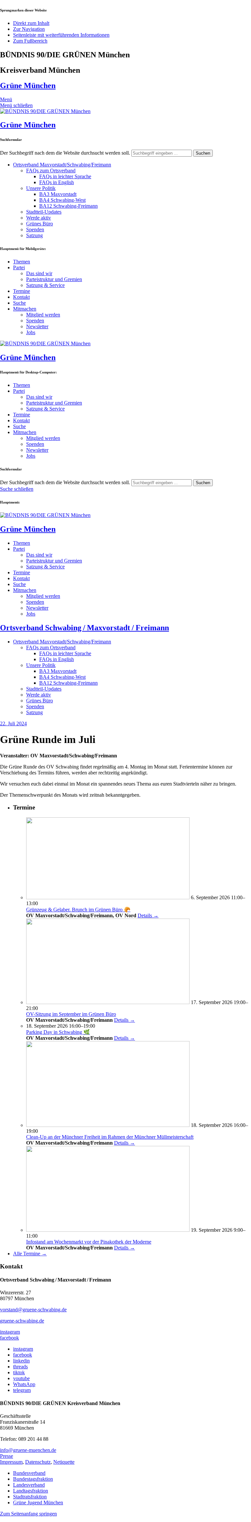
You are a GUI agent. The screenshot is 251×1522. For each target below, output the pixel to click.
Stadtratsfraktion (30, 1496)
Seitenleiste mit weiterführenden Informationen (61, 35)
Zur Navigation (29, 29)
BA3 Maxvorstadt (57, 194)
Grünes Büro (39, 223)
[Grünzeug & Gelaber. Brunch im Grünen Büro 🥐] (108, 897)
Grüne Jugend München (38, 1502)
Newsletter (37, 326)
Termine (21, 291)
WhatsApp (24, 1384)
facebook (9, 1338)
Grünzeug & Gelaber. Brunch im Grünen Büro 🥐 (78, 909)
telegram (22, 1390)
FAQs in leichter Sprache (65, 176)
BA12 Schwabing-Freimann (68, 206)
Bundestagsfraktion (33, 1479)
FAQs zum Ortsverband (50, 170)
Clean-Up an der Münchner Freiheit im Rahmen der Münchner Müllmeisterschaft (109, 1137)
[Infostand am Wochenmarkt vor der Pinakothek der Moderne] (108, 1230)
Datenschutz (38, 1462)
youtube (21, 1378)
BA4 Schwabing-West (62, 200)
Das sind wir (39, 273)
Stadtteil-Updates (43, 212)
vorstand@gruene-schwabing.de (33, 1309)
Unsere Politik (41, 188)
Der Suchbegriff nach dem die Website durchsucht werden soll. (65, 153)
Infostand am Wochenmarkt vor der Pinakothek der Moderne (88, 1242)
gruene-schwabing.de (22, 1320)
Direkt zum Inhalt (31, 23)
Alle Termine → (30, 1253)
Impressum (11, 1462)
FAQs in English (56, 182)
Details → (148, 915)
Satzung (34, 235)
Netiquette (64, 1462)
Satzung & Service (45, 285)
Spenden (35, 229)
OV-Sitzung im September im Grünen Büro (71, 1014)
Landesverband (29, 1485)
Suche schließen (16, 489)
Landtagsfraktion (30, 1490)
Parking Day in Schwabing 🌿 (58, 1032)
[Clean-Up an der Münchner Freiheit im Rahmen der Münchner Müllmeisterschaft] (108, 1125)
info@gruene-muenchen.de (28, 1450)
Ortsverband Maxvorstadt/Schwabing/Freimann (62, 164)
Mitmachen (24, 309)
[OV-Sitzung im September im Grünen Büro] (108, 1002)
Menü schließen (16, 105)
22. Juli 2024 (13, 723)
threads (20, 1366)
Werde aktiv (38, 217)
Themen (21, 261)
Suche (19, 303)
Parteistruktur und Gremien (54, 279)
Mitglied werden (43, 314)
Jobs (30, 332)
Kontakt (21, 297)
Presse (6, 1456)
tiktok (19, 1372)
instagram (10, 1332)
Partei (19, 267)
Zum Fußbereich (30, 41)
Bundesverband (29, 1473)
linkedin (21, 1360)
